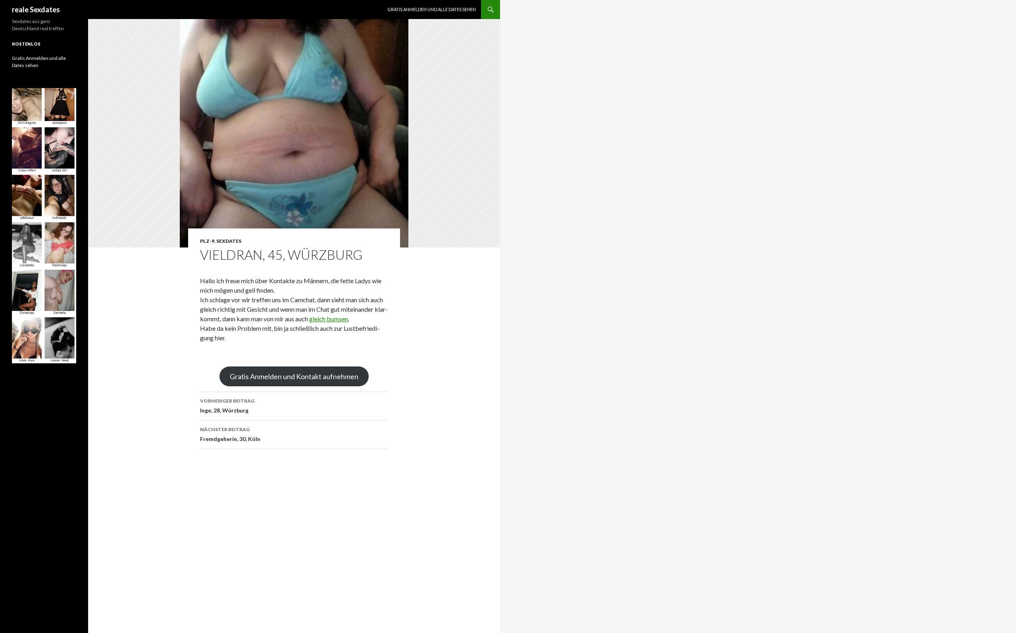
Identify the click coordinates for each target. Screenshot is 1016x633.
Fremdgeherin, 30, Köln (230, 434)
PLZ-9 (207, 241)
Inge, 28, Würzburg (227, 406)
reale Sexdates (36, 9)
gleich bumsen (328, 318)
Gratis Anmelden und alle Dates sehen (431, 9)
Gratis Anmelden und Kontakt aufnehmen (294, 376)
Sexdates (228, 241)
